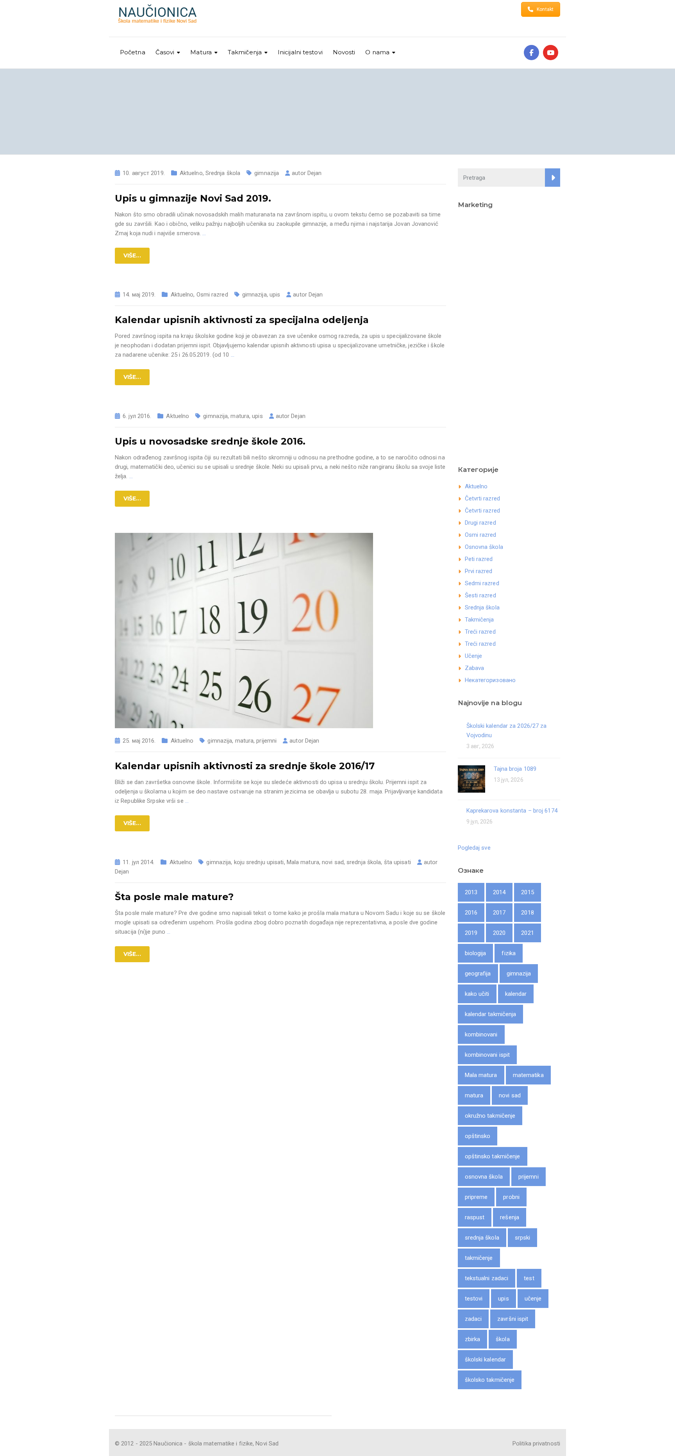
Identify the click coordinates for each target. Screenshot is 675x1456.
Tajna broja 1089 (515, 768)
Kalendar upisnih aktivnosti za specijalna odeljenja (242, 319)
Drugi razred (480, 522)
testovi (474, 1298)
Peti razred (479, 559)
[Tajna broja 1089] (471, 778)
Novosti (344, 52)
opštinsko (478, 1136)
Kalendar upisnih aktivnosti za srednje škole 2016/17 (245, 766)
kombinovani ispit (487, 1054)
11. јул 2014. (138, 862)
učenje (533, 1298)
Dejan (314, 173)
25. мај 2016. (139, 740)
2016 (471, 912)
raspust (475, 1217)
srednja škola (363, 862)
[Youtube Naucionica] (550, 52)
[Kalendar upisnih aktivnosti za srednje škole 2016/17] (244, 630)
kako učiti (477, 993)
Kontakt (545, 9)
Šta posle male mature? (174, 896)
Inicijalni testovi (300, 52)
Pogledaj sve (474, 847)
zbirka (472, 1339)
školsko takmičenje (490, 1379)
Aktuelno (191, 173)
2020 (499, 932)
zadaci (473, 1318)
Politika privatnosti (536, 1443)
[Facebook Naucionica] (531, 52)
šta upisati (397, 862)
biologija (475, 953)
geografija (478, 973)
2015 (527, 892)
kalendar (516, 993)
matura (239, 416)
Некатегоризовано (490, 680)
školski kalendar (485, 1359)
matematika (528, 1075)
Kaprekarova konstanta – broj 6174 (511, 810)
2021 (527, 932)
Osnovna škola (484, 546)
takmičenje (479, 1257)
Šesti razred (480, 595)
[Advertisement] (509, 334)
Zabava (474, 668)
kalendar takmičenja (490, 1014)
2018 (527, 912)
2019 (471, 932)
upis (275, 294)
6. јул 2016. (137, 416)
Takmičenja (479, 619)
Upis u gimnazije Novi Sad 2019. (193, 198)
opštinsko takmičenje (492, 1156)
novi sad (333, 862)
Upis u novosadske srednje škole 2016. (210, 441)
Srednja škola (222, 173)
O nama (377, 52)
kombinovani (481, 1034)
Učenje (473, 655)
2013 (471, 892)
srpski (522, 1237)
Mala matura (303, 862)
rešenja (509, 1217)
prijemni (266, 740)
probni (511, 1197)
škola (503, 1339)
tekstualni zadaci (487, 1278)
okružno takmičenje (490, 1115)
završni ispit (512, 1318)
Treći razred (480, 631)
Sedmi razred (482, 583)
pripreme (476, 1197)
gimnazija (266, 173)
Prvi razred (479, 571)
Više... (132, 255)
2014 (499, 892)
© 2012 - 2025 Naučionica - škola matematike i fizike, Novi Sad (197, 1443)
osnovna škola (484, 1176)
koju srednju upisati (259, 862)
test (529, 1278)
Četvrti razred (482, 498)
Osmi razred (212, 294)
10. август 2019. (144, 173)
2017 (499, 912)
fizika (509, 953)
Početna (132, 52)
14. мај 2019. (139, 294)
